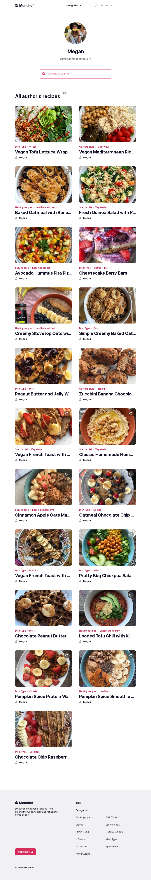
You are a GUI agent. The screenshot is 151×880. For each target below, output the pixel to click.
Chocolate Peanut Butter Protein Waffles (43, 636)
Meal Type (85, 267)
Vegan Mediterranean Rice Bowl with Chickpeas (107, 152)
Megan (23, 157)
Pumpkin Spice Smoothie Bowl (107, 696)
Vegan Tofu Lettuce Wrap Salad (43, 152)
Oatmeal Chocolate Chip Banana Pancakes (107, 515)
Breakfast (35, 751)
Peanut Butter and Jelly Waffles (43, 394)
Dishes (79, 824)
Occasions (81, 846)
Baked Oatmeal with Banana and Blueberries (43, 212)
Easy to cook (22, 267)
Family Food (82, 831)
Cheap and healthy (110, 630)
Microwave (103, 146)
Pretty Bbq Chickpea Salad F (107, 575)
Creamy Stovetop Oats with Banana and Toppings (43, 333)
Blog (78, 802)
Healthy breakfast (45, 207)
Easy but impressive (43, 509)
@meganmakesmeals (74, 58)
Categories (82, 810)
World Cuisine (83, 853)
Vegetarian (101, 207)
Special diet (85, 207)
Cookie (97, 509)
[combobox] (117, 5)
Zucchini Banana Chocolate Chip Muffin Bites (107, 394)
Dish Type (20, 146)
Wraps (32, 146)
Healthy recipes (23, 207)
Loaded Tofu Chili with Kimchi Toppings (107, 636)
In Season (81, 839)
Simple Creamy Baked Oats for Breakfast (107, 333)
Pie (31, 388)
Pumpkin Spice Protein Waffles (43, 696)
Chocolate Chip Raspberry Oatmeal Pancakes (43, 757)
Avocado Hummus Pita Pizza (43, 273)
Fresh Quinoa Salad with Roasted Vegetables (107, 212)
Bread (32, 570)
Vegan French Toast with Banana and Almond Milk (43, 454)
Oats (96, 328)
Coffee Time (101, 267)
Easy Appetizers (41, 267)
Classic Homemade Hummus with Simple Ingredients (107, 454)
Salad (96, 570)
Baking (101, 388)
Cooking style (86, 146)
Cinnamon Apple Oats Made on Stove (43, 515)
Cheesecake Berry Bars (103, 273)
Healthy (104, 691)
